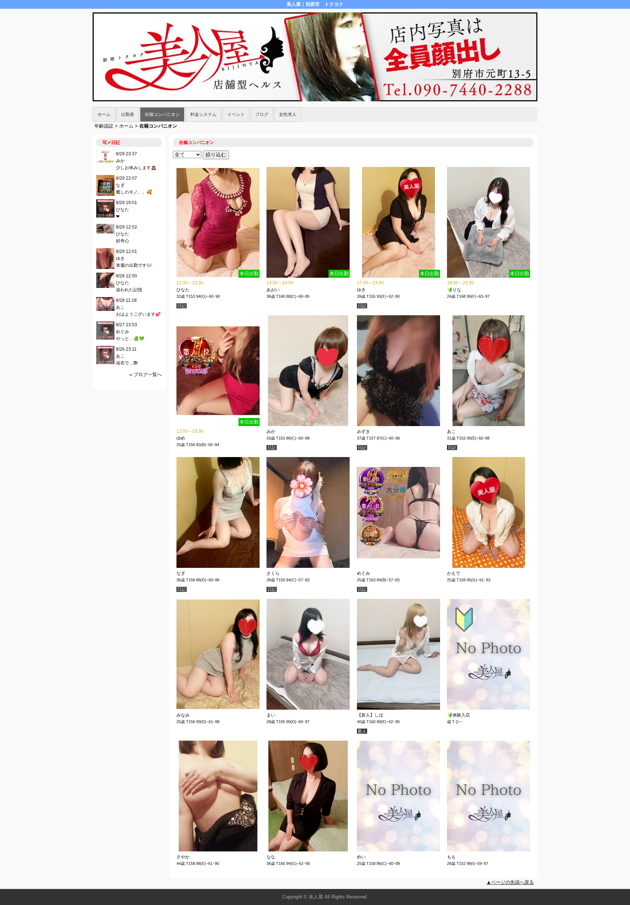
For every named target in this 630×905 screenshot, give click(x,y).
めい (361, 856)
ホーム (103, 114)
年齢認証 (103, 126)
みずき (363, 431)
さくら (273, 573)
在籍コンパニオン (162, 114)
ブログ (261, 114)
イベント (236, 114)
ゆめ (180, 438)
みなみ (183, 715)
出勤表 (127, 114)
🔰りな (454, 289)
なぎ (180, 573)
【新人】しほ (370, 715)
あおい (273, 289)
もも (451, 856)
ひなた (183, 289)
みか (271, 431)
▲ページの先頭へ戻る (510, 882)
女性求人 (287, 114)
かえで (453, 573)
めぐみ (363, 573)
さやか (183, 856)
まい (271, 715)
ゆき (361, 289)
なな (271, 856)
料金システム (203, 114)
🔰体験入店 (458, 715)
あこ (451, 431)
